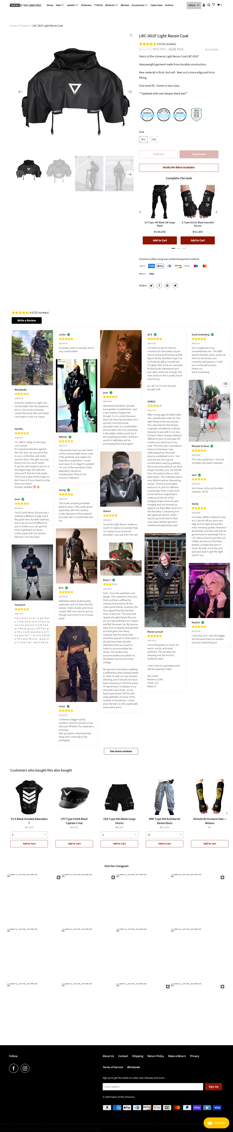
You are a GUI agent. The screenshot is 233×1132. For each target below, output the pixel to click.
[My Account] (204, 5)
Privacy (194, 1056)
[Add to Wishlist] (131, 35)
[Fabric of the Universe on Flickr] (33, 1068)
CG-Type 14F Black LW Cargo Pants (160, 224)
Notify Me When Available (179, 167)
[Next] (130, 92)
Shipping (137, 1056)
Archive (169, 5)
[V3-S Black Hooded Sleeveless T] (29, 797)
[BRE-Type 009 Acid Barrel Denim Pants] (164, 797)
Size (141, 132)
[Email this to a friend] (175, 285)
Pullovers (86, 5)
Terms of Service (113, 1067)
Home (50, 5)
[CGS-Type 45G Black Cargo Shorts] (119, 797)
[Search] (209, 5)
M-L (143, 139)
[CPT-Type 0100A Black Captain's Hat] (74, 797)
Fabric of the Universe (122, 1097)
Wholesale (133, 1067)
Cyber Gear (157, 5)
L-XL (154, 139)
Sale (58, 5)
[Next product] (226, 813)
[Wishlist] (213, 4)
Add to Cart (29, 844)
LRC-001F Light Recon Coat (164, 36)
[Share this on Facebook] (159, 285)
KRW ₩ (191, 5)
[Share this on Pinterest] (167, 285)
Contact (123, 1056)
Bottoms (110, 5)
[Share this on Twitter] (151, 285)
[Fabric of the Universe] (25, 5)
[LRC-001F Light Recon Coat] (75, 91)
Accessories (138, 5)
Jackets (71, 5)
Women (125, 5)
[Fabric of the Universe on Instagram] (26, 1068)
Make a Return (177, 1056)
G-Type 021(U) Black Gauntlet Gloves (198, 224)
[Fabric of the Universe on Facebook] (14, 1068)
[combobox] (29, 834)
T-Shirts (98, 5)
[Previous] (20, 92)
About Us (108, 1056)
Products (25, 26)
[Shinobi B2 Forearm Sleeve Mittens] (209, 797)
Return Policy (155, 1056)
